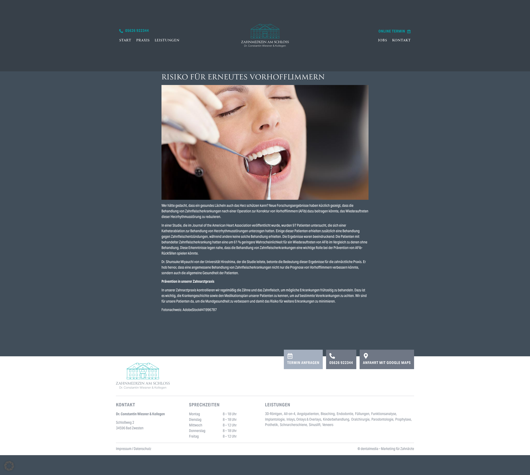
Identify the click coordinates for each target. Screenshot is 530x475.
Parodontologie (382, 419)
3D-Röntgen (273, 414)
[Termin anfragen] (290, 356)
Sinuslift (314, 425)
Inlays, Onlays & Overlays (304, 419)
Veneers (327, 425)
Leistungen (167, 40)
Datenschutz (142, 449)
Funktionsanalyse (383, 414)
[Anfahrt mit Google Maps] (366, 356)
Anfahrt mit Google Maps (387, 363)
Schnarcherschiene (293, 425)
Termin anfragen (303, 363)
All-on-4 (289, 414)
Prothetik (271, 425)
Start (125, 40)
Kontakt (401, 40)
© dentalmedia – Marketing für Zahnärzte (386, 449)
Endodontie (345, 414)
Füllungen (362, 414)
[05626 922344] (332, 356)
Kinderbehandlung (336, 419)
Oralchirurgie (360, 419)
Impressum (123, 449)
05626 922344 (341, 363)
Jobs (382, 40)
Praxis (143, 40)
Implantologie (275, 419)
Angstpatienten (308, 414)
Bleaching (328, 414)
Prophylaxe (403, 419)
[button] (9, 466)
